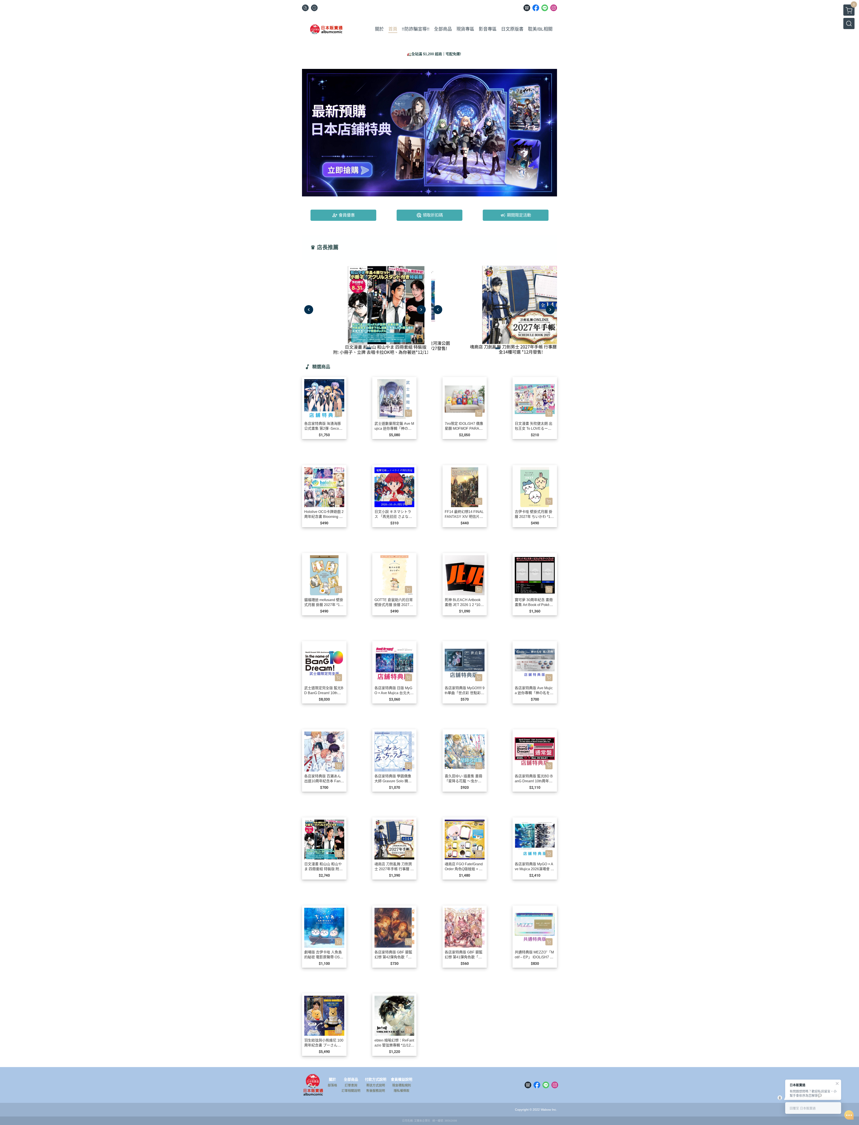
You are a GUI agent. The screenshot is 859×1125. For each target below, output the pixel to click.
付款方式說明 (375, 1079)
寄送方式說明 (375, 1085)
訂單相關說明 (351, 1090)
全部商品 (351, 1079)
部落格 (332, 1085)
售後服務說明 (375, 1090)
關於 (332, 1079)
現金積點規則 (401, 1085)
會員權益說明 (401, 1079)
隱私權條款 (401, 1090)
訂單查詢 (351, 1085)
